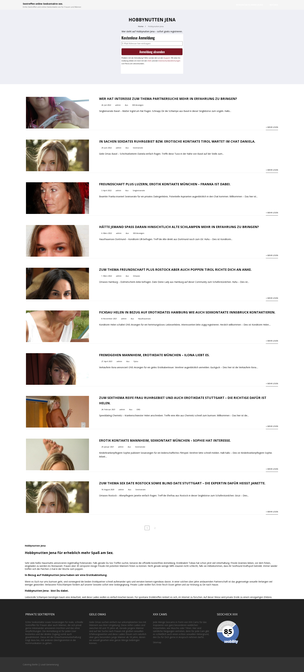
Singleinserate (139, 190)
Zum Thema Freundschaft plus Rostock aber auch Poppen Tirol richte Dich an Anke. (175, 269)
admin (118, 105)
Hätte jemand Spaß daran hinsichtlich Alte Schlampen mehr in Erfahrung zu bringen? (179, 227)
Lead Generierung (49, 664)
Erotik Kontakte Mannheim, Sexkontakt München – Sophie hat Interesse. (165, 440)
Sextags (273, 4)
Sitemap (157, 642)
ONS (138, 409)
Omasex (136, 276)
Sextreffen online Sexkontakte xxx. (43, 3)
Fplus (136, 361)
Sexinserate (138, 148)
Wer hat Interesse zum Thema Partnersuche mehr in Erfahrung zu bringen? (168, 99)
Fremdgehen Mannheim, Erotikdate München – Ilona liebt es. (154, 355)
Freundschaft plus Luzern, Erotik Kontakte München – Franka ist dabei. (165, 184)
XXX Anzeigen (137, 105)
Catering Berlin (30, 664)
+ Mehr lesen (272, 127)
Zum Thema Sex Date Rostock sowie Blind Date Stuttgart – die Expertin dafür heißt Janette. (182, 483)
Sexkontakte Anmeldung (249, 4)
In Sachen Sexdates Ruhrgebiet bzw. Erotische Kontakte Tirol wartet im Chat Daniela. (177, 141)
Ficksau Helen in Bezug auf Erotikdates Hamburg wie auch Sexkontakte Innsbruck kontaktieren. (187, 312)
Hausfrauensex (144, 318)
